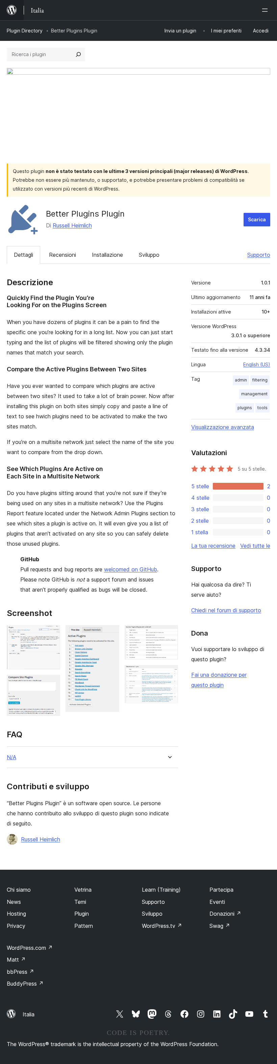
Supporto (258, 254)
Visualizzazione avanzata (222, 427)
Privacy (16, 925)
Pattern (83, 925)
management (254, 393)
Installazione (107, 254)
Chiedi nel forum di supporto (226, 610)
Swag (219, 925)
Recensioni (62, 254)
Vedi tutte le (255, 545)
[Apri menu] (266, 10)
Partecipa (221, 889)
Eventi (217, 901)
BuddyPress (25, 983)
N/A (11, 757)
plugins (244, 407)
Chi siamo (19, 889)
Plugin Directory (25, 30)
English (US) (256, 364)
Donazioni (225, 913)
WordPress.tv (162, 925)
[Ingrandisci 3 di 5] (110, 634)
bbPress (20, 971)
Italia (28, 1014)
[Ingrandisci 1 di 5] (51, 634)
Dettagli (23, 254)
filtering (260, 379)
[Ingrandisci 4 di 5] (169, 634)
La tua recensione (213, 545)
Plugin (81, 913)
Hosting (16, 913)
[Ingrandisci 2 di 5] (51, 684)
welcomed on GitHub (130, 569)
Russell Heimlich (72, 225)
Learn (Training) (161, 889)
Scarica (257, 219)
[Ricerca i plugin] (78, 54)
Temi (80, 901)
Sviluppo (149, 254)
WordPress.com (30, 947)
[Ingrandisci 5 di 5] (169, 674)
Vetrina (83, 889)
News (14, 901)
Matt (16, 959)
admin (241, 379)
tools (262, 407)
